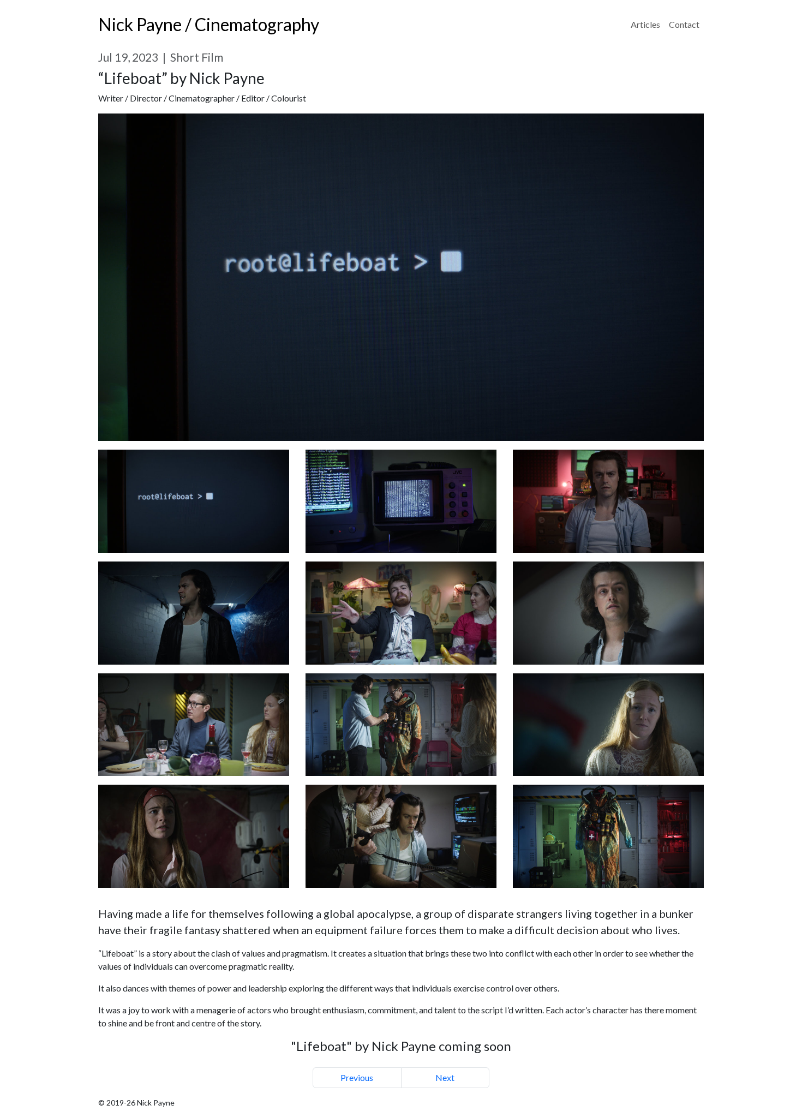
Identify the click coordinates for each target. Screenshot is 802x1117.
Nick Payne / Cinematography (208, 24)
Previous (356, 1077)
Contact (684, 24)
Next (444, 1077)
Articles (645, 24)
